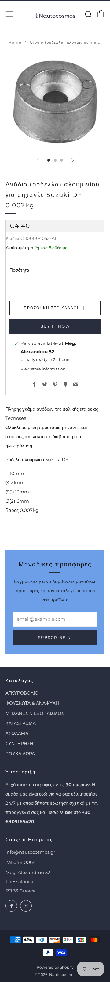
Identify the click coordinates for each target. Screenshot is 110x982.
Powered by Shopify (55, 967)
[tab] (48, 160)
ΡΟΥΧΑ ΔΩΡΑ (20, 754)
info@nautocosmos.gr (30, 852)
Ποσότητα (19, 270)
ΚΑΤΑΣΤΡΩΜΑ (21, 723)
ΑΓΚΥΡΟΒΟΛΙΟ (22, 693)
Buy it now (55, 326)
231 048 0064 (21, 862)
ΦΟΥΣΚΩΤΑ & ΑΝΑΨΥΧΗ (32, 703)
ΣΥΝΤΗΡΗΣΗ (19, 743)
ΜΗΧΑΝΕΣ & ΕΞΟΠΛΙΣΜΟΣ (35, 713)
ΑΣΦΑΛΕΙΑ (17, 733)
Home (15, 42)
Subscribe (52, 637)
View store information (43, 369)
